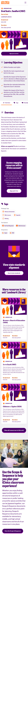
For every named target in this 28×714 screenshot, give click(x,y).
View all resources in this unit (14, 430)
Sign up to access (14, 53)
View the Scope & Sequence (13, 531)
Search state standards (14, 273)
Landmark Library (6, 16)
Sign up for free (14, 191)
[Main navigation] (25, 2)
